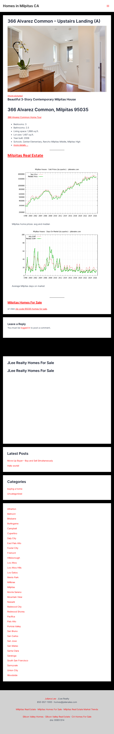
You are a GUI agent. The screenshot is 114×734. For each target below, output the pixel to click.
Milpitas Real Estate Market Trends (81, 709)
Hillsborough (13, 558)
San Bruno (12, 631)
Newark (11, 602)
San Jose (12, 641)
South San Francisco (17, 660)
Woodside (12, 675)
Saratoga (11, 655)
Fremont (11, 553)
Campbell (12, 528)
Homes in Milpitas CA (21, 6)
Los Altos (12, 562)
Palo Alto (11, 621)
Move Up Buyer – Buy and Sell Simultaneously (30, 460)
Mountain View (14, 597)
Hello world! (13, 465)
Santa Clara (13, 651)
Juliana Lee (50, 698)
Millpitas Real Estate (26, 709)
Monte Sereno (14, 592)
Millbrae (11, 582)
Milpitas (11, 587)
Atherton (11, 509)
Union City (12, 670)
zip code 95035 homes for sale (31, 309)
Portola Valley (14, 626)
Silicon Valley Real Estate (57, 716)
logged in (25, 327)
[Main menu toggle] (108, 6)
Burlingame (12, 523)
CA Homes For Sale (81, 716)
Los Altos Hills (14, 567)
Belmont (11, 514)
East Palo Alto (14, 543)
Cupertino (12, 533)
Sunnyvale (12, 665)
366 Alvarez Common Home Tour (24, 117)
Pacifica (11, 616)
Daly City (11, 538)
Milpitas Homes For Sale (25, 302)
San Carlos (12, 636)
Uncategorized (14, 493)
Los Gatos (12, 572)
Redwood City (14, 606)
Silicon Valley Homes (33, 716)
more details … (21, 145)
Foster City (12, 548)
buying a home (14, 489)
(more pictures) (15, 95)
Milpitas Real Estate (25, 155)
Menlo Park (13, 577)
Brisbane (11, 518)
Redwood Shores (16, 611)
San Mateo (12, 646)
